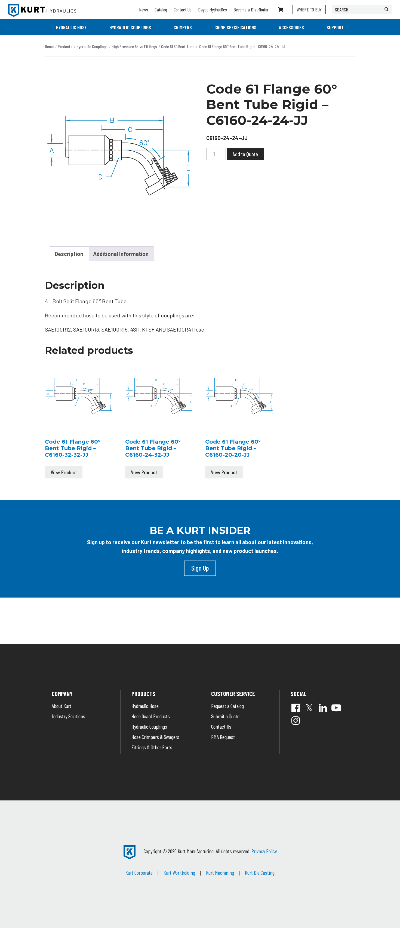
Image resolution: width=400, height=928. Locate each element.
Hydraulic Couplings (130, 27)
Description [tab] (69, 253)
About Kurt (61, 706)
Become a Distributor (251, 10)
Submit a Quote (225, 716)
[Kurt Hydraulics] (42, 10)
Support (335, 27)
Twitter (309, 708)
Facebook (295, 708)
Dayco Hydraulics (212, 10)
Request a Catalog (227, 706)
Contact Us (183, 10)
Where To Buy (309, 10)
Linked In (323, 708)
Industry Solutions (68, 716)
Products (65, 46)
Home (49, 46)
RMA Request (223, 737)
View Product (64, 472)
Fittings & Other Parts (151, 747)
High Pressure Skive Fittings (134, 46)
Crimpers (183, 27)
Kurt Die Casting (260, 872)
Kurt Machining (220, 872)
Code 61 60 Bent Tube (177, 46)
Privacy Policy (264, 851)
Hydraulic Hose (71, 27)
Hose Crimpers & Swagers (155, 737)
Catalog (161, 10)
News (143, 10)
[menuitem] (71, 27)
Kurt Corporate (139, 872)
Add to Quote (245, 154)
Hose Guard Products (150, 716)
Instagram (295, 720)
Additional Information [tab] (121, 253)
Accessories (291, 27)
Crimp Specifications (235, 27)
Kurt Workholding (179, 872)
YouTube (336, 708)
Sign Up (200, 568)
